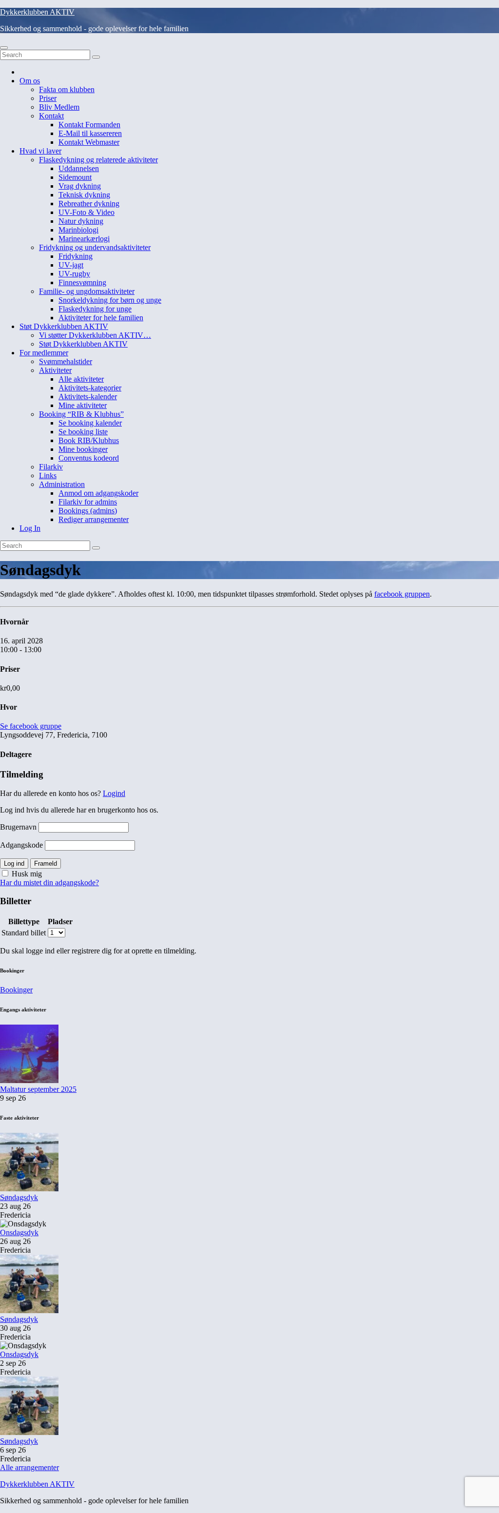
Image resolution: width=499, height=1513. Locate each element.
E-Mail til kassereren (90, 133)
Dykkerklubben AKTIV (37, 12)
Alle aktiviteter (81, 379)
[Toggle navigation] (4, 47)
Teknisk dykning (84, 195)
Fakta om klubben (67, 89)
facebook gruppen (402, 594)
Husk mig (26, 874)
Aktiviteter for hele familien (100, 317)
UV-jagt (70, 265)
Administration (62, 484)
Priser (48, 98)
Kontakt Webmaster (88, 142)
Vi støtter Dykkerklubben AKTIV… (95, 335)
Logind (114, 793)
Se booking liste (83, 431)
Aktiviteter (55, 370)
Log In (29, 528)
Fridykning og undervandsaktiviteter (95, 247)
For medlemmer (43, 353)
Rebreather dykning (88, 203)
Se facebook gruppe (30, 726)
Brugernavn (18, 827)
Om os (29, 81)
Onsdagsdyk (19, 1232)
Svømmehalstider (65, 361)
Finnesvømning (82, 282)
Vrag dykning (79, 186)
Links (48, 475)
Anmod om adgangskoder (98, 493)
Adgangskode (21, 845)
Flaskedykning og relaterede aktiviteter (98, 159)
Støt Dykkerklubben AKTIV (63, 326)
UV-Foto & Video (86, 212)
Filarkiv (51, 467)
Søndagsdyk (19, 1197)
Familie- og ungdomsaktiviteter (86, 291)
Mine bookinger (83, 449)
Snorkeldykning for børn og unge (109, 300)
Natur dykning (80, 221)
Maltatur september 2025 (38, 1089)
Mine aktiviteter (82, 405)
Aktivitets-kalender (87, 396)
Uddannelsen (78, 168)
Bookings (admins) (87, 510)
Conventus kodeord (88, 458)
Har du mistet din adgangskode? (49, 882)
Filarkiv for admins (87, 502)
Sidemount (75, 177)
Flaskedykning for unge (95, 309)
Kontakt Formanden (89, 124)
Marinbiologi (78, 230)
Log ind (14, 863)
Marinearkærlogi (84, 238)
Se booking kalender (90, 423)
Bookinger (16, 990)
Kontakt (51, 116)
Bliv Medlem (59, 107)
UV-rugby (74, 274)
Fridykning (75, 256)
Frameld (45, 863)
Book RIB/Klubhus (88, 440)
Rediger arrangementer (93, 519)
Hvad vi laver (40, 151)
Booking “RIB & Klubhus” (81, 414)
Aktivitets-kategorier (89, 388)
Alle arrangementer (29, 1467)
